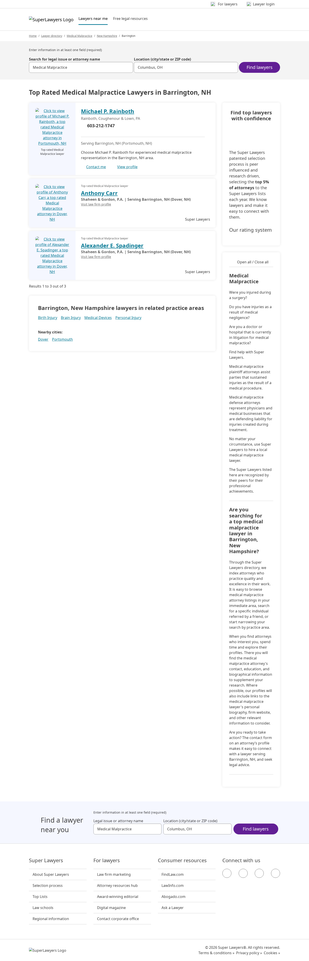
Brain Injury (71, 317)
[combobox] (81, 67)
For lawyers (106, 860)
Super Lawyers (46, 860)
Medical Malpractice (79, 36)
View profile (127, 166)
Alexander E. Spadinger (112, 245)
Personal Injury (128, 317)
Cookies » (272, 952)
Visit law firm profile (96, 204)
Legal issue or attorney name (118, 820)
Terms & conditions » (216, 952)
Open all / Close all (253, 262)
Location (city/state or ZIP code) (162, 59)
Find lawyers (260, 67)
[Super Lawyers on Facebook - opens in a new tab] (226, 873)
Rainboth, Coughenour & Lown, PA (110, 118)
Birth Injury (47, 317)
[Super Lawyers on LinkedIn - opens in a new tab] (275, 873)
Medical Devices (98, 317)
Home (33, 36)
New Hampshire (107, 36)
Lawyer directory (51, 36)
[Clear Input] (127, 67)
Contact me (96, 166)
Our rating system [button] (250, 230)
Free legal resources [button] (130, 18)
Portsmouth (62, 339)
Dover (43, 339)
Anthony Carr (99, 193)
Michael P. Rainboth (107, 111)
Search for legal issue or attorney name (64, 59)
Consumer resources (182, 860)
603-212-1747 (101, 126)
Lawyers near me (93, 18)
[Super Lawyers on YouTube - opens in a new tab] (259, 873)
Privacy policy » (249, 952)
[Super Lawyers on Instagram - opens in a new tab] (243, 873)
